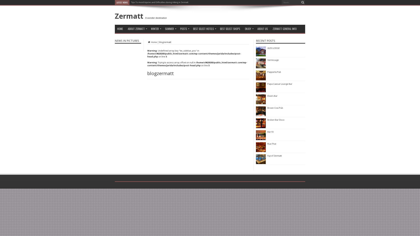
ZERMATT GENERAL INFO (285, 29)
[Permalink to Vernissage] (261, 67)
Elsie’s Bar (272, 95)
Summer (169, 29)
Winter (155, 29)
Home (120, 29)
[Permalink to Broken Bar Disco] (261, 127)
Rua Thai (271, 143)
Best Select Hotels (203, 29)
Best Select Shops (230, 29)
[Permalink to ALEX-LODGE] (261, 55)
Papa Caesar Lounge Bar (279, 83)
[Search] (302, 2)
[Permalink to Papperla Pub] (261, 79)
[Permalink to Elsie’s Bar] (261, 103)
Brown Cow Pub (275, 107)
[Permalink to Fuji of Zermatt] (261, 163)
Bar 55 (270, 131)
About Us (262, 29)
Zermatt (129, 16)
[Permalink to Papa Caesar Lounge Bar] (261, 91)
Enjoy (248, 29)
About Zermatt (136, 29)
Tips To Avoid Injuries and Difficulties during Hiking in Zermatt (159, 2)
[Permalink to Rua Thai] (261, 151)
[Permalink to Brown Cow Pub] (261, 115)
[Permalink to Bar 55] (261, 139)
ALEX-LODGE (273, 48)
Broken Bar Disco (275, 119)
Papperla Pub (274, 71)
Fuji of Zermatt (274, 155)
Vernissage (273, 60)
